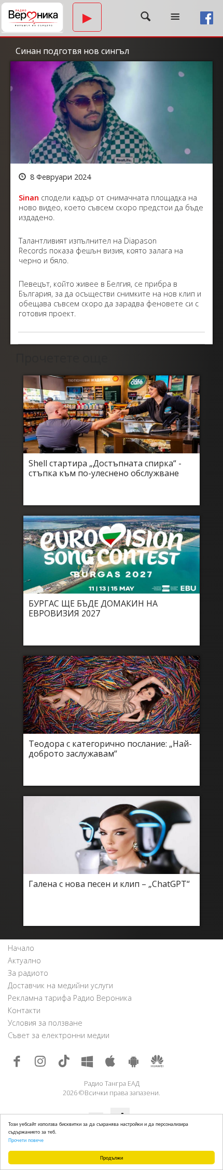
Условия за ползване (45, 1023)
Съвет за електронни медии (58, 1035)
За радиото (28, 973)
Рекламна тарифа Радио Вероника (70, 998)
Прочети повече (26, 1140)
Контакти (24, 1010)
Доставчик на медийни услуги (60, 985)
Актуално (24, 960)
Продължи (111, 1157)
